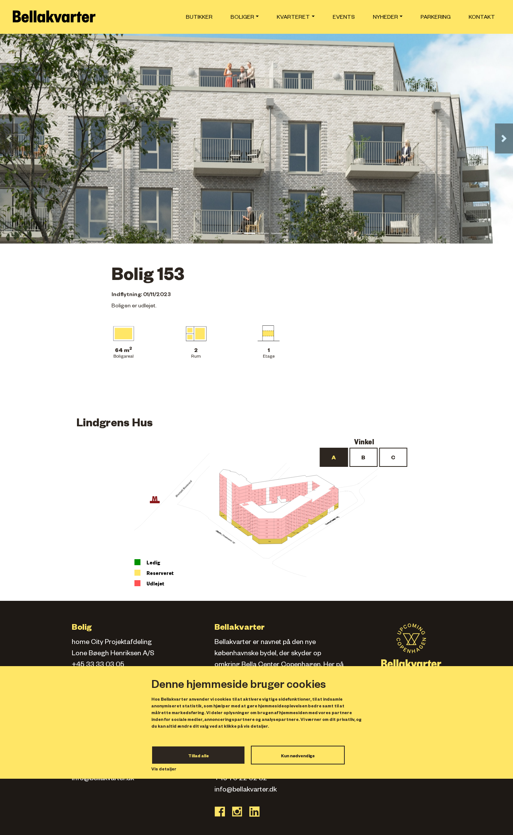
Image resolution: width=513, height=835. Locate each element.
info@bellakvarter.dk (103, 779)
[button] (9, 138)
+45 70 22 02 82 (240, 779)
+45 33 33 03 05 (98, 665)
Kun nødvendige (298, 756)
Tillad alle (198, 756)
